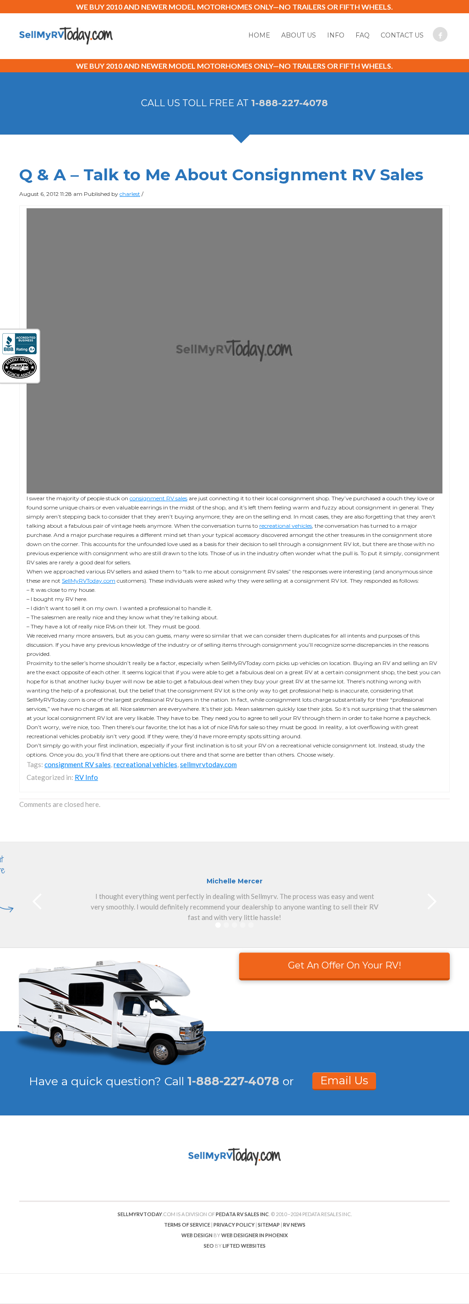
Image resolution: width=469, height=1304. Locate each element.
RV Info (86, 777)
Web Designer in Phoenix (254, 1235)
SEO (209, 1246)
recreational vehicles (285, 525)
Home (259, 35)
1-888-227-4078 (289, 102)
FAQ (362, 35)
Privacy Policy (234, 1225)
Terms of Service (187, 1225)
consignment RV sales (158, 498)
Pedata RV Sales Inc (242, 1214)
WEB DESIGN (197, 1235)
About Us (298, 35)
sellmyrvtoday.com (208, 764)
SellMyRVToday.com (88, 580)
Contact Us (402, 35)
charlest (130, 193)
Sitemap (269, 1225)
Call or (229, 1081)
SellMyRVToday (140, 1214)
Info (335, 35)
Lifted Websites (244, 1246)
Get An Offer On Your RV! (344, 965)
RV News (294, 1225)
